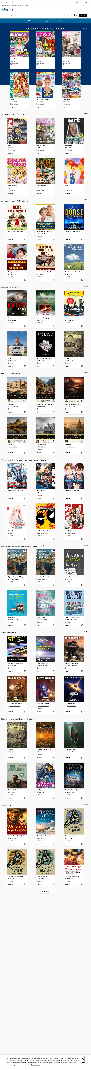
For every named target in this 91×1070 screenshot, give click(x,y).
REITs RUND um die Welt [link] (15, 231)
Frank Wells (41, 878)
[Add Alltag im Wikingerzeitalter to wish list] (53, 412)
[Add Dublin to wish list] (25, 453)
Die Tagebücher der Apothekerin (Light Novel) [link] (45, 790)
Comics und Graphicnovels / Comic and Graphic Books (23, 460)
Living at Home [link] (41, 185)
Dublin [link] (10, 445)
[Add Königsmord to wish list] (82, 326)
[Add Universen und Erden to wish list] (53, 671)
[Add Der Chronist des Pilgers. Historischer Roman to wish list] (82, 798)
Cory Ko (11, 533)
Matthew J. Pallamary (72, 752)
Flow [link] (66, 185)
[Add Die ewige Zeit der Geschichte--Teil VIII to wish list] (53, 758)
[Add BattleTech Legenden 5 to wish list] (53, 712)
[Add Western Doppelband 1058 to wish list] (25, 844)
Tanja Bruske (70, 360)
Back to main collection (10, 2)
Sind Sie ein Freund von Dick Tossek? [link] (45, 358)
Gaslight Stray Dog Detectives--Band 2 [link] (16, 490)
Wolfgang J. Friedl (14, 619)
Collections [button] (15, 15)
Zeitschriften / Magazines (11, 114)
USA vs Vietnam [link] (41, 445)
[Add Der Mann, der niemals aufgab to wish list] (25, 884)
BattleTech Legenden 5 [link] (43, 704)
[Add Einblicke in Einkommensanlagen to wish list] (53, 240)
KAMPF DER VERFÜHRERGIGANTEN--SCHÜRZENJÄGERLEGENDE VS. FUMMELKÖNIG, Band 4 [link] (73, 490)
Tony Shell (12, 878)
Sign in (83, 15)
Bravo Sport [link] (66, 99)
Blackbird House (14, 406)
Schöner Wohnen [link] (42, 145)
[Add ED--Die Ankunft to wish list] (82, 712)
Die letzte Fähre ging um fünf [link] (45, 318)
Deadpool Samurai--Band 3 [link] (45, 531)
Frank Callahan (70, 838)
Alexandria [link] (68, 445)
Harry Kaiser (41, 274)
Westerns (5, 805)
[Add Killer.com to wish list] (25, 326)
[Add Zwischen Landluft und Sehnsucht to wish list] (82, 280)
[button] (77, 2)
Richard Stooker (13, 234)
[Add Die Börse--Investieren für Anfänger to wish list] (82, 240)
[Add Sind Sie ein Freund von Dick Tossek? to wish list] (53, 366)
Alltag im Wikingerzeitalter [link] (44, 404)
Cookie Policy (35, 1065)
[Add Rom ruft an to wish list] (25, 625)
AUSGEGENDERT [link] (42, 617)
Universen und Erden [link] (43, 663)
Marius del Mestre (71, 320)
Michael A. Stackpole (72, 665)
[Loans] (75, 15)
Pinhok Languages (14, 579)
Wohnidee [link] (66, 59)
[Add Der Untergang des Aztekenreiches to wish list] (82, 412)
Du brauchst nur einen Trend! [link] (45, 272)
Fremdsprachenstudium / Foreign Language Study (22, 546)
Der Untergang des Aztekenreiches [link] (73, 404)
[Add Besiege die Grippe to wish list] (25, 280)
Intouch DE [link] (13, 59)
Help (86, 2)
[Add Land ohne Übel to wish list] (82, 758)
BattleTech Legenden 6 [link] (15, 704)
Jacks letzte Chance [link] (71, 836)
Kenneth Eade (13, 320)
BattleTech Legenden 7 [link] (72, 663)
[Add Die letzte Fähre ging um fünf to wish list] (53, 326)
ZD (39, 493)
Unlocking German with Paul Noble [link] (73, 577)
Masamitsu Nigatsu (71, 533)
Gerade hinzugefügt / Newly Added (45, 28)
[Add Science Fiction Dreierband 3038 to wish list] (25, 671)
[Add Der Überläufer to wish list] (25, 798)
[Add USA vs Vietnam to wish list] (53, 453)
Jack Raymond (13, 838)
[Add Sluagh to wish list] (25, 366)
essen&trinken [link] (12, 185)
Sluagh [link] (10, 358)
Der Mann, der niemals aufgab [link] (16, 876)
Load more (45, 891)
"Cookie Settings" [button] (31, 1063)
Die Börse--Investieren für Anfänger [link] (73, 231)
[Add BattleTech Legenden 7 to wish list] (82, 671)
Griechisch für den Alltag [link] (44, 577)
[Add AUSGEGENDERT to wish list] (53, 625)
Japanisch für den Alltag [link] (15, 577)
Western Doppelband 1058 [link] (16, 836)
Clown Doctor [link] (12, 531)
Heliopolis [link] (11, 404)
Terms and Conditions (38, 1058)
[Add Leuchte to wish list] (82, 366)
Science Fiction (7, 633)
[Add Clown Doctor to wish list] (25, 539)
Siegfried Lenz (13, 792)
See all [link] (84, 29)
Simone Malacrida (42, 752)
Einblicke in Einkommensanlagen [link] (45, 231)
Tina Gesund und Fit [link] (43, 99)
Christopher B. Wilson (72, 619)
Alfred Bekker (13, 665)
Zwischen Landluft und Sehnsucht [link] (73, 272)
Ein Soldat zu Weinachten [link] (44, 836)
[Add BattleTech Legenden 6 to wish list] (25, 712)
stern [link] (9, 145)
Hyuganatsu (41, 792)
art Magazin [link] (68, 145)
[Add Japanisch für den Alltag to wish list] (25, 585)
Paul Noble (69, 579)
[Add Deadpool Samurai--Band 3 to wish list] (53, 539)
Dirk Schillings (70, 792)
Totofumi (69, 493)
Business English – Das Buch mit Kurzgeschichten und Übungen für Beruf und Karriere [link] (73, 617)
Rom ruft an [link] (11, 617)
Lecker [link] (12, 99)
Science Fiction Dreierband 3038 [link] (16, 663)
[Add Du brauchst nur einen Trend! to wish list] (53, 280)
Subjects (5, 15)
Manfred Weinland (42, 665)
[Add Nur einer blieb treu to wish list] (53, 884)
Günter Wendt (41, 320)
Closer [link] (38, 59)
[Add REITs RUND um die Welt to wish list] (25, 240)
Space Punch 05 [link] (41, 490)
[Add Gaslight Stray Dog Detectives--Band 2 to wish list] (25, 499)
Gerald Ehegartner (42, 619)
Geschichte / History (9, 374)
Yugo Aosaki (13, 493)
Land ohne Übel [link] (70, 750)
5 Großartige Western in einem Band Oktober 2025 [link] (73, 876)
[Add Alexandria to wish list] (82, 453)
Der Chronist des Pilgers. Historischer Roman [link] (73, 790)
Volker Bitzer (41, 360)
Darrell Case (13, 360)
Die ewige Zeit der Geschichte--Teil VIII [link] (45, 750)
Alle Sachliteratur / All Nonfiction (14, 201)
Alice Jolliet (69, 274)
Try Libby (29, 21)
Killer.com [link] (11, 318)
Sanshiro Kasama (42, 533)
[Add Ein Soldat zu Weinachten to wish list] (53, 844)
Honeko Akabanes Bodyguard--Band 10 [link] (73, 531)
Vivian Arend (41, 838)
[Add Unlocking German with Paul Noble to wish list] (82, 585)
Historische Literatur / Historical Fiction (17, 719)
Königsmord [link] (68, 318)
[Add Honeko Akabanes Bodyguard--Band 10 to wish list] (82, 539)
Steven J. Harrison (71, 706)
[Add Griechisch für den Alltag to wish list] (53, 585)
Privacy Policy (52, 1058)
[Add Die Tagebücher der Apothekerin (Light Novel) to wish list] (53, 798)
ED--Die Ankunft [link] (70, 704)
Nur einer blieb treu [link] (42, 876)
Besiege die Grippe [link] (13, 272)
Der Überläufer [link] (12, 790)
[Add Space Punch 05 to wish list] (53, 499)
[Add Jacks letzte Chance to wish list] (82, 844)
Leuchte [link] (67, 358)
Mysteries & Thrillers (9, 287)
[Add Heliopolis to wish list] (25, 412)
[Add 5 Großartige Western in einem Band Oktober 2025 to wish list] (82, 884)
